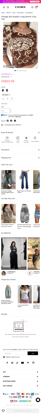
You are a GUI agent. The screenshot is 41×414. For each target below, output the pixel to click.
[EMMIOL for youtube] (22, 363)
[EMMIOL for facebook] (7, 363)
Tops (14, 12)
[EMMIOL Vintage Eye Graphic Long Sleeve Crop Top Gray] (7, 91)
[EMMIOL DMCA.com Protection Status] (25, 402)
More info (18, 116)
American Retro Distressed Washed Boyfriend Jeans (7, 302)
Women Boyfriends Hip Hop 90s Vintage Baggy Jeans (24, 226)
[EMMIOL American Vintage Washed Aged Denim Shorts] (8, 179)
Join (32, 353)
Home (3, 12)
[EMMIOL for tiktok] (17, 363)
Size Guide (4, 103)
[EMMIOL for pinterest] (28, 363)
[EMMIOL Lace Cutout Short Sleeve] (25, 294)
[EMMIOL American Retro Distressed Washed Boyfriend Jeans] (8, 292)
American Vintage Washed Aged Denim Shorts (7, 192)
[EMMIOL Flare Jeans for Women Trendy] (24, 179)
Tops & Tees (20, 12)
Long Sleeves (29, 12)
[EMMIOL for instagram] (12, 363)
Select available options (22, 411)
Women (8, 12)
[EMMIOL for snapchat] (33, 362)
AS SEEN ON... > (7, 74)
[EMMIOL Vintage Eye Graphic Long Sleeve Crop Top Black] (2, 91)
